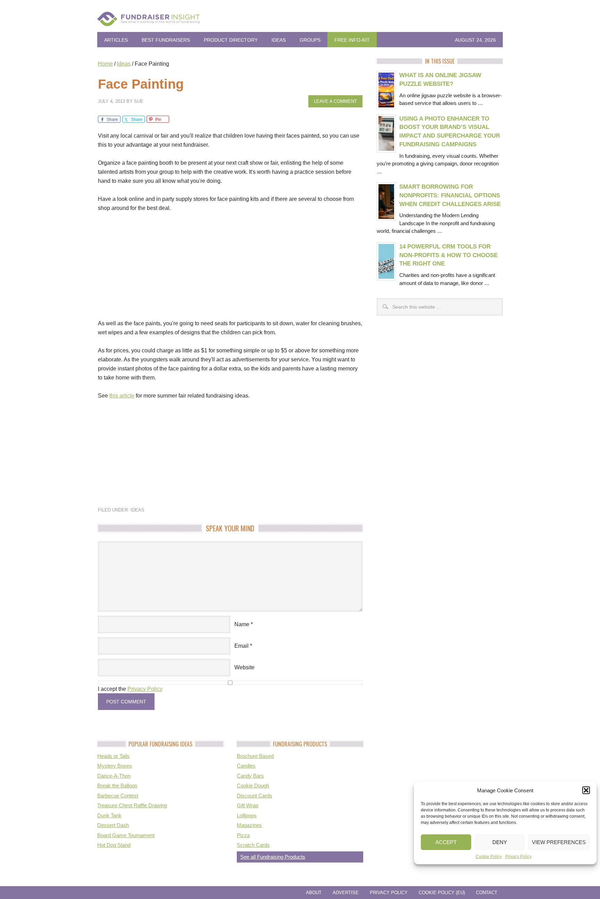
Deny (499, 842)
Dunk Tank (109, 815)
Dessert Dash (113, 825)
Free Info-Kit (352, 40)
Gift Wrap (247, 805)
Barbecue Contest (117, 796)
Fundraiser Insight (300, 21)
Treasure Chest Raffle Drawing (132, 805)
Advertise (346, 892)
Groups (310, 40)
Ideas (279, 40)
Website (244, 667)
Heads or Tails (113, 756)
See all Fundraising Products (272, 857)
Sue (138, 101)
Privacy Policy (518, 856)
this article (121, 396)
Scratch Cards (253, 845)
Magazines (249, 825)
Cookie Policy (489, 856)
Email (241, 646)
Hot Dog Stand (114, 845)
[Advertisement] (230, 270)
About (314, 892)
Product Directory (231, 40)
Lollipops (247, 815)
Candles (246, 766)
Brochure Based (255, 756)
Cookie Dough (253, 785)
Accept (446, 842)
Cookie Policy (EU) (442, 892)
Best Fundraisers (166, 40)
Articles (116, 40)
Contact (486, 892)
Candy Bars (250, 776)
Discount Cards (254, 796)
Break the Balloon (117, 785)
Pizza (243, 835)
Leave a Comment (335, 101)
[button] (586, 790)
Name (241, 624)
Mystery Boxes (114, 766)
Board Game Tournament (126, 835)
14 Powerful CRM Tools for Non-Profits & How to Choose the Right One (448, 255)
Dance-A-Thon (114, 776)
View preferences (559, 842)
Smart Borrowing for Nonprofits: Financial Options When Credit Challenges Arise (450, 195)
